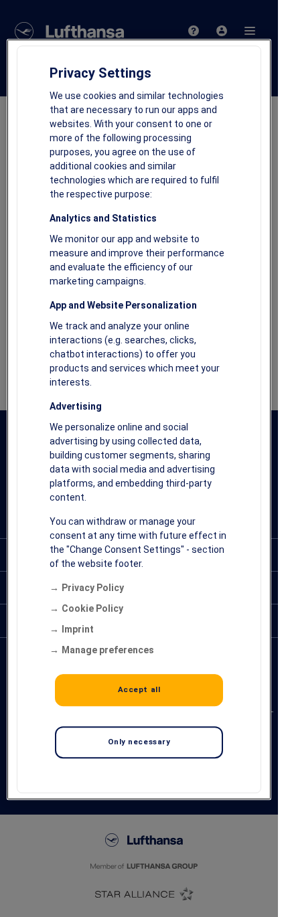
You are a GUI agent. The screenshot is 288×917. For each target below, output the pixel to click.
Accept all (139, 689)
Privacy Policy (93, 587)
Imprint (78, 629)
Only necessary (139, 741)
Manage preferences (108, 650)
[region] (139, 419)
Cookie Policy (92, 608)
